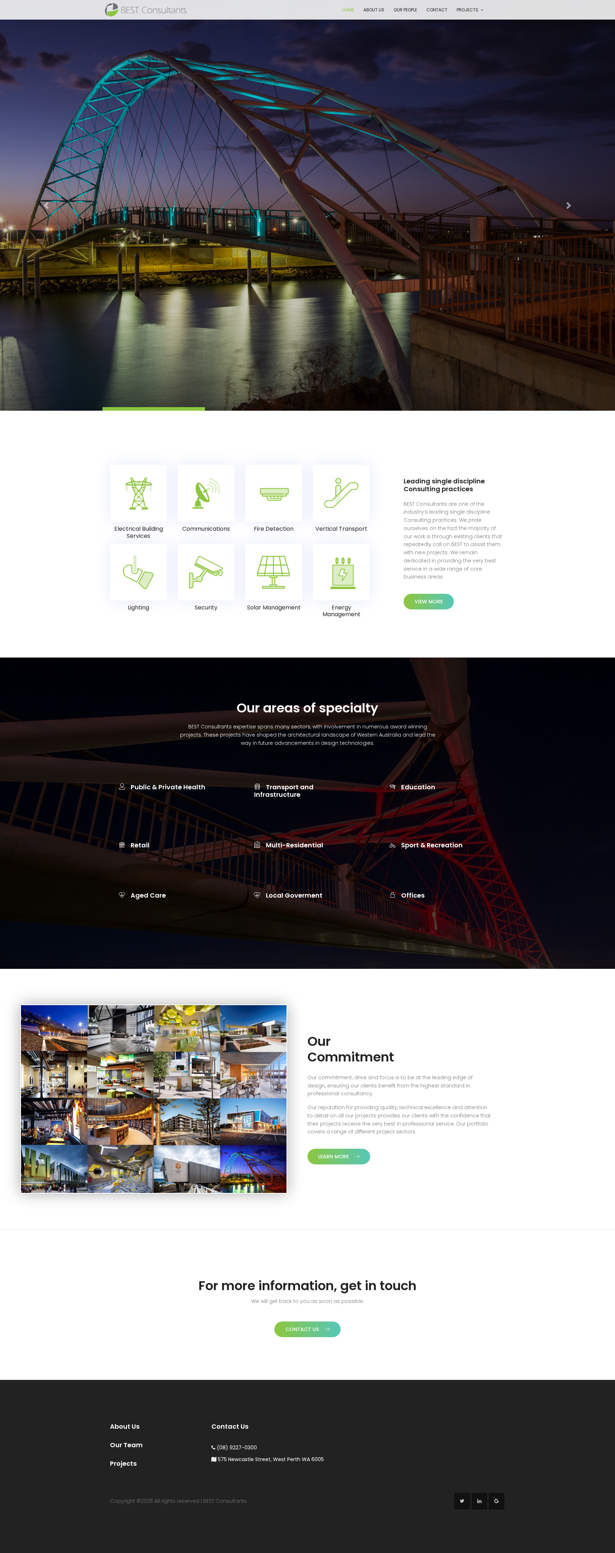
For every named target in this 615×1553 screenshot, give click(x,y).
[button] (46, 205)
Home (348, 10)
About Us (373, 10)
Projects (467, 10)
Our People (405, 10)
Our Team (126, 1444)
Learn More (333, 1156)
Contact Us (302, 1329)
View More (429, 601)
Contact (436, 10)
